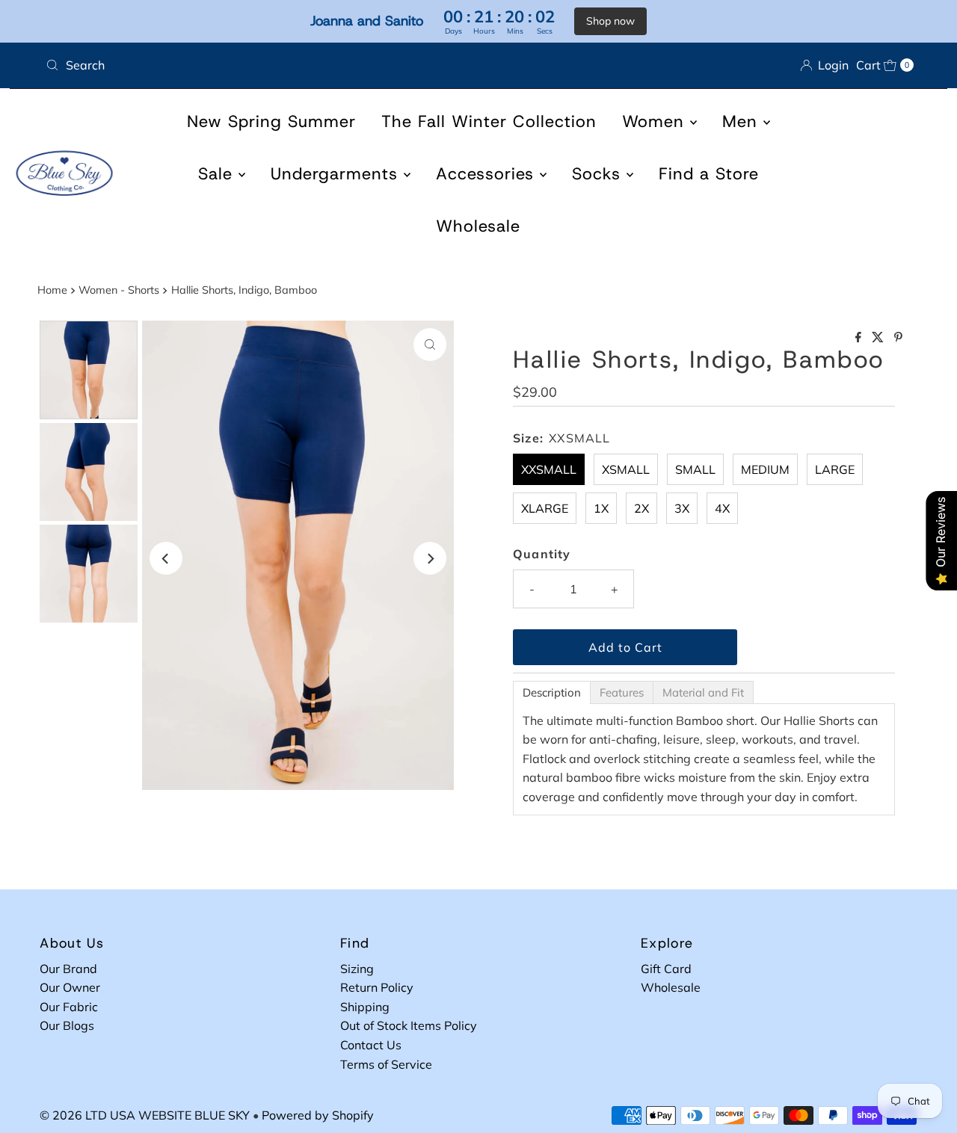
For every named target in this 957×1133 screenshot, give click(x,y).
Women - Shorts (119, 290)
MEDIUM (765, 469)
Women (656, 121)
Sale (218, 174)
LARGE (835, 469)
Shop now (610, 21)
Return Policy (376, 987)
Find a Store (709, 174)
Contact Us (370, 1044)
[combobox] (256, 65)
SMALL (695, 469)
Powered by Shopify (318, 1115)
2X (641, 508)
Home (52, 290)
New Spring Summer (271, 121)
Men (742, 121)
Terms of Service (386, 1064)
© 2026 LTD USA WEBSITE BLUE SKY (145, 1115)
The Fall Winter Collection (489, 121)
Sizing (357, 968)
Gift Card (666, 968)
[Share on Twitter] (879, 337)
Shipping (365, 1006)
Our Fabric (69, 1006)
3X (681, 508)
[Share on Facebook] (859, 337)
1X (601, 508)
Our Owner (70, 987)
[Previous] (166, 558)
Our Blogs (67, 1025)
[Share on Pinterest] (898, 337)
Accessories (488, 174)
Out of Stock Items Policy (408, 1025)
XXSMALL (548, 469)
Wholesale (478, 226)
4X (722, 508)
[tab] (552, 692)
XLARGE (544, 508)
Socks (599, 174)
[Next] (429, 558)
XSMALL (626, 469)
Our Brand (68, 968)
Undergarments (337, 174)
